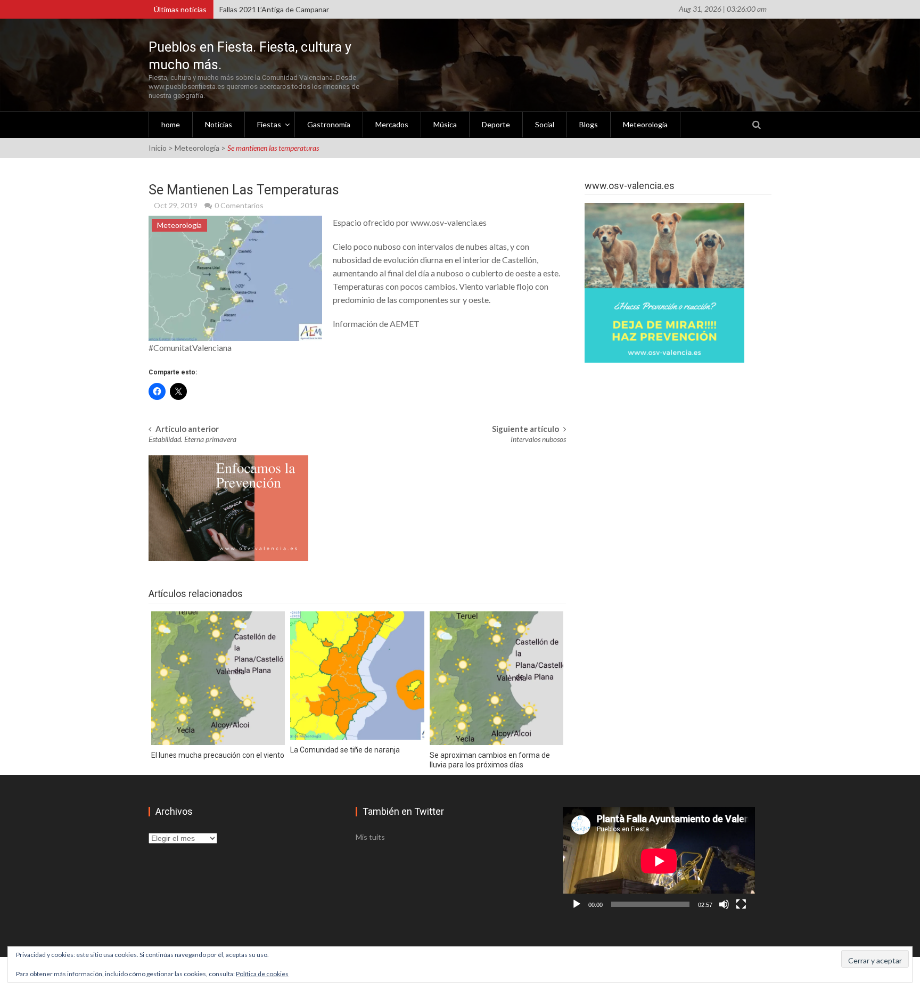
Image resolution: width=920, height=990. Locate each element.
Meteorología (645, 124)
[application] (659, 861)
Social (544, 124)
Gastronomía (328, 124)
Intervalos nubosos (538, 439)
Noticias (218, 124)
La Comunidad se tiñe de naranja (345, 750)
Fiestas (269, 124)
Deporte (496, 124)
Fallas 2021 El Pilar (249, 9)
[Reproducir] (576, 904)
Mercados (391, 124)
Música (445, 124)
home (170, 124)
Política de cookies (262, 974)
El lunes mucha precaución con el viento (217, 755)
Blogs (588, 124)
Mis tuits (370, 836)
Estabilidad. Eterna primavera (192, 439)
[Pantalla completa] (741, 904)
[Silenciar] (724, 904)
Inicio (158, 147)
